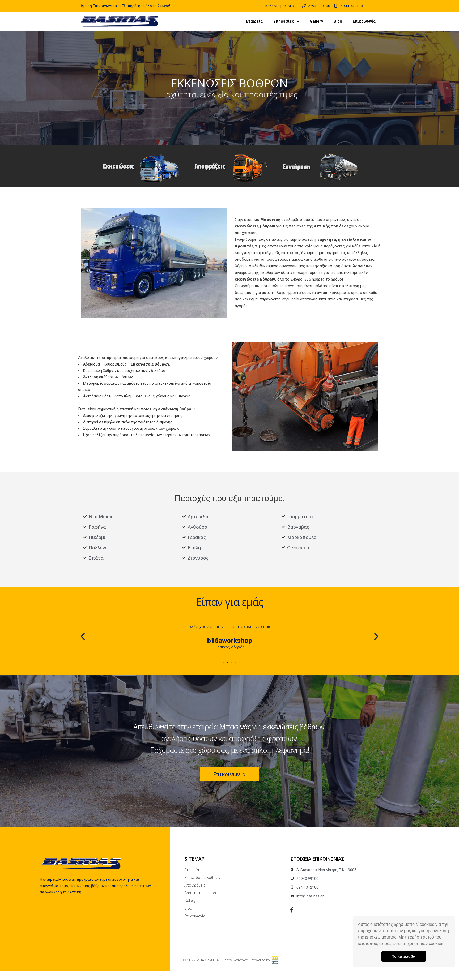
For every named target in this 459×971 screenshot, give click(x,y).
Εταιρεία (254, 21)
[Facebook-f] (292, 910)
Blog (338, 21)
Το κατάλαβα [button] (403, 956)
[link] (275, 960)
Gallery (316, 21)
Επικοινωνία (364, 21)
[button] (446, 944)
